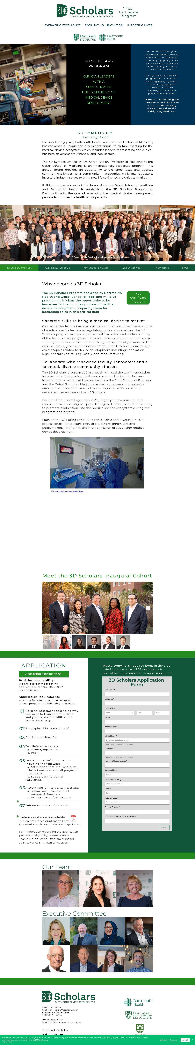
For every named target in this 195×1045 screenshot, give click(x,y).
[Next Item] (148, 608)
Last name (109, 699)
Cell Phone (110, 749)
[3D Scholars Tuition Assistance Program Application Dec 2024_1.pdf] (73, 819)
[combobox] (119, 713)
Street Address (111, 771)
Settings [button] (163, 1040)
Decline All (173, 1040)
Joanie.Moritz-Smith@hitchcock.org (44, 842)
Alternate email (111, 727)
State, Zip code (111, 798)
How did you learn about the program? (121, 817)
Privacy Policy (8, 1042)
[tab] (19, 267)
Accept (185, 1040)
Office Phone (111, 736)
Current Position (112, 807)
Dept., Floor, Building (113, 780)
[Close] (192, 1040)
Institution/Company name (116, 761)
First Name (110, 690)
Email (107, 718)
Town (108, 789)
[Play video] (97, 463)
